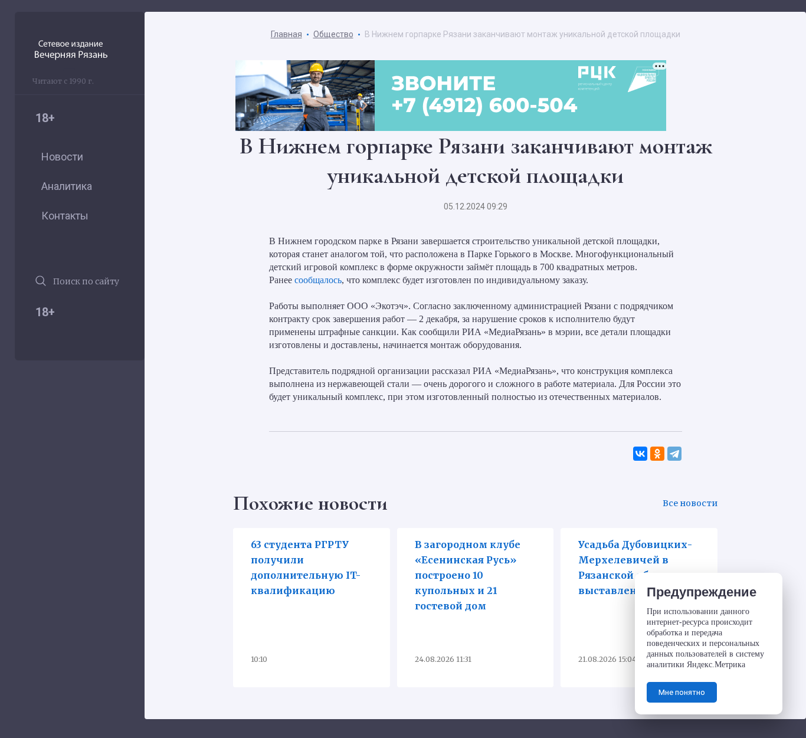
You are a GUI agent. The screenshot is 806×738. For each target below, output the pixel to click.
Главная (286, 34)
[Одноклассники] (657, 454)
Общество (333, 34)
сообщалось (318, 280)
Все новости (690, 503)
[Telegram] (674, 454)
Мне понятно (681, 692)
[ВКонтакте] (640, 454)
